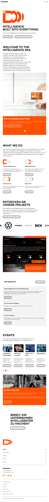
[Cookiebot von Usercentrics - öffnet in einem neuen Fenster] (41, 239)
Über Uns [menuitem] (5, 455)
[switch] (19, 257)
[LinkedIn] (3, 475)
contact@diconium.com (9, 472)
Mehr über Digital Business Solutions (12, 126)
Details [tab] (24, 242)
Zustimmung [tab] (10, 242)
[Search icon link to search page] (44, 1)
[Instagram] (6, 475)
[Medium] (11, 475)
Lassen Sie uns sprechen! (18, 428)
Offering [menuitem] (4, 449)
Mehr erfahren (7, 174)
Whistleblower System (7, 491)
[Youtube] (8, 475)
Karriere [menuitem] (4, 458)
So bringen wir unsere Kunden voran (23, 36)
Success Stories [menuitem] (6, 452)
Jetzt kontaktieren (8, 36)
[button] (22, 131)
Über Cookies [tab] (39, 242)
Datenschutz (5, 484)
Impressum (5, 486)
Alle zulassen (38, 261)
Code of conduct (6, 489)
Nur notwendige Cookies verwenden (24, 261)
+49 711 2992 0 (7, 470)
